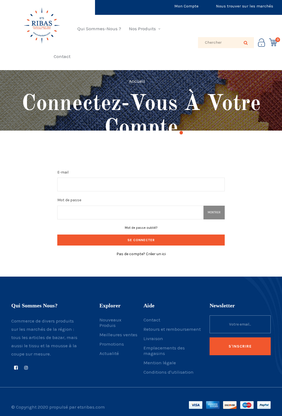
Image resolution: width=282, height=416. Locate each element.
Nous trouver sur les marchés (244, 6)
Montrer (214, 212)
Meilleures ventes (118, 334)
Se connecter (141, 240)
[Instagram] (26, 367)
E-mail (63, 172)
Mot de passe (69, 200)
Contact (151, 320)
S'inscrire (240, 346)
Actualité (109, 353)
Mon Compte (186, 6)
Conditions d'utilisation (168, 372)
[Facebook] (16, 367)
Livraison (153, 338)
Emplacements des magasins (164, 350)
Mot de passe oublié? (141, 228)
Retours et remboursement (172, 329)
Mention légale (159, 362)
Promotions (111, 344)
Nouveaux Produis (110, 322)
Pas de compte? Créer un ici (141, 254)
